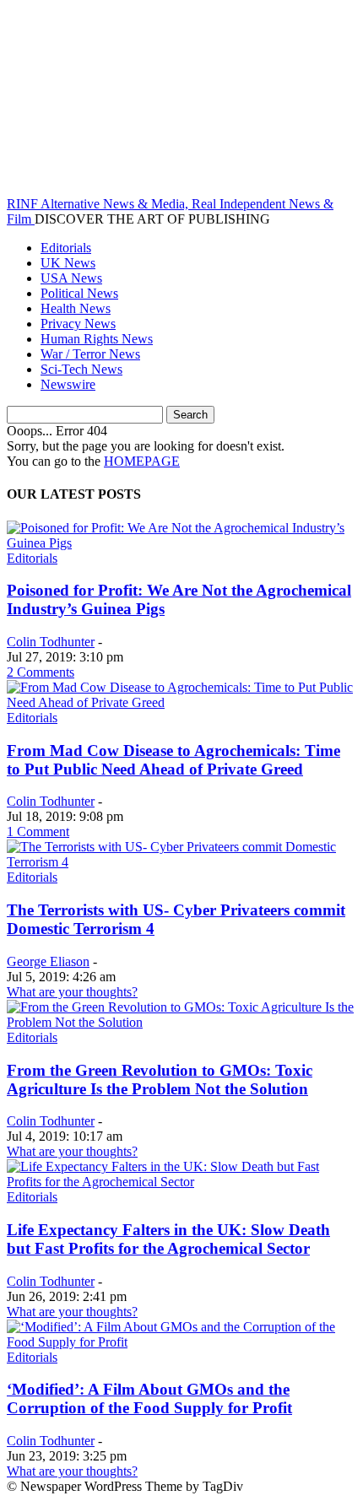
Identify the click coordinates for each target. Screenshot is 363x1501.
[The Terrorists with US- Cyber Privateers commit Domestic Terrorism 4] (181, 862)
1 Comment (38, 831)
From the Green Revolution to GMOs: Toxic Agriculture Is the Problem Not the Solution (159, 1079)
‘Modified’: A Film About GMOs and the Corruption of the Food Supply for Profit (149, 1398)
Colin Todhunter (51, 641)
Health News (76, 308)
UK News (68, 263)
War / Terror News (90, 354)
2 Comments (40, 672)
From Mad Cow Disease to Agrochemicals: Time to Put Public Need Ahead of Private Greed (173, 760)
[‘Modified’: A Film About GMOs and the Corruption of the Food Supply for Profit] (181, 1342)
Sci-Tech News (81, 369)
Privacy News (78, 323)
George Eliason (48, 961)
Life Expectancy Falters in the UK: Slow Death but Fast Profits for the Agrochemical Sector (168, 1239)
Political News (79, 293)
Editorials (66, 247)
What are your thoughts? (72, 992)
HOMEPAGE (142, 461)
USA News (71, 278)
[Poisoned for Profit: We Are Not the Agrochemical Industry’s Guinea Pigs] (181, 543)
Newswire (68, 384)
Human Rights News (97, 339)
